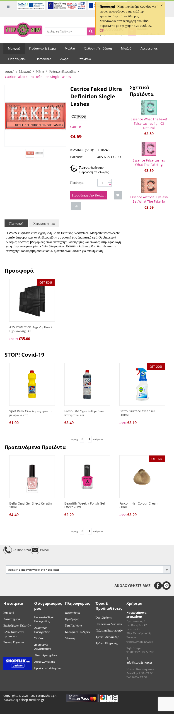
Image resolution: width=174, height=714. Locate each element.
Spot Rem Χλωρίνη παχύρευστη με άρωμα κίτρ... (30, 413)
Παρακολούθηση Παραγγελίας (44, 619)
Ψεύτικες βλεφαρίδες (62, 71)
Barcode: (77, 157)
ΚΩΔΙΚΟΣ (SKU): (82, 150)
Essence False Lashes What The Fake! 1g (149, 162)
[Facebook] (158, 585)
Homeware (43, 59)
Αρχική (9, 71)
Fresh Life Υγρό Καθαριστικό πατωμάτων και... (84, 413)
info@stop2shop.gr (139, 662)
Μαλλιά (70, 48)
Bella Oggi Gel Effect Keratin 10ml (30, 505)
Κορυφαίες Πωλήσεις (77, 632)
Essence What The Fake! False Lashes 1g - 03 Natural (149, 123)
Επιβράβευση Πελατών (17, 625)
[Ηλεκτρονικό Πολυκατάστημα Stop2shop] (23, 29)
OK (102, 30)
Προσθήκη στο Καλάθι (88, 195)
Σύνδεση (39, 638)
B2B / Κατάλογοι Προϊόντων (13, 634)
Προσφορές (72, 619)
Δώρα (64, 59)
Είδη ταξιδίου (17, 59)
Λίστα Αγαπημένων (46, 655)
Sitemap (70, 638)
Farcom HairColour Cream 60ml (139, 505)
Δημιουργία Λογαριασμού (42, 646)
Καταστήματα (11, 619)
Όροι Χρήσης (103, 617)
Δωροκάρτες (72, 612)
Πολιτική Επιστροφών (109, 630)
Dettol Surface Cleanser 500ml (137, 413)
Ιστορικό (8, 612)
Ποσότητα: (77, 182)
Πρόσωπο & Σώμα (42, 48)
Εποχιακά (84, 59)
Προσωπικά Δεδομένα (47, 668)
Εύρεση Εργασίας (13, 642)
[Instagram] (166, 585)
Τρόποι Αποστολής (107, 637)
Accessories (149, 48)
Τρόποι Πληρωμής (107, 643)
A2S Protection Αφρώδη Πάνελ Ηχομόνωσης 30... (30, 329)
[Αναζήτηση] (91, 31)
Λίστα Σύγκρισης (44, 661)
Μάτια (40, 71)
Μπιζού (126, 48)
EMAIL (44, 549)
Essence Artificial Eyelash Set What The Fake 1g (149, 199)
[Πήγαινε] (166, 569)
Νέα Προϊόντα (73, 625)
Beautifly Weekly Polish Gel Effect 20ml (84, 505)
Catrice (75, 126)
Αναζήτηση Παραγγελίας (42, 630)
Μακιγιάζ (14, 48)
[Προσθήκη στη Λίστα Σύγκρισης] (76, 206)
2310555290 (21, 549)
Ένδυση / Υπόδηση (98, 48)
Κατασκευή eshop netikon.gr (23, 700)
